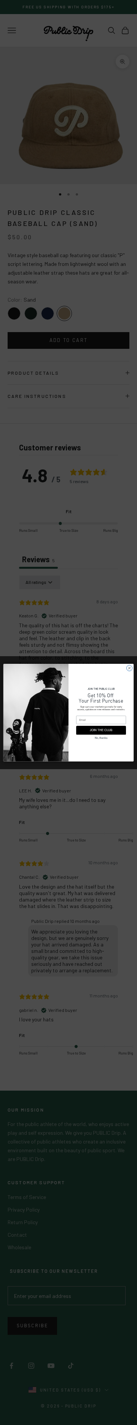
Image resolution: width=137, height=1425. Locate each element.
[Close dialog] (129, 668)
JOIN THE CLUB (101, 730)
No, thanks (101, 737)
